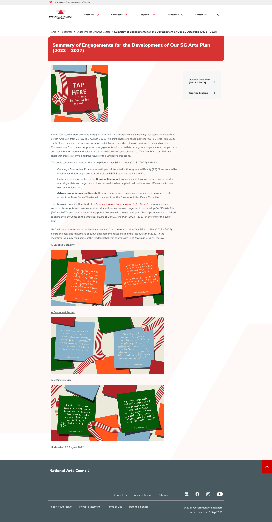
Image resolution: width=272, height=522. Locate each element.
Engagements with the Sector (93, 32)
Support (145, 15)
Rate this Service (138, 506)
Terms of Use (114, 506)
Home (52, 32)
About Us (89, 15)
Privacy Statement (89, 506)
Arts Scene (117, 15)
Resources (173, 15)
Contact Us (201, 15)
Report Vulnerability (60, 506)
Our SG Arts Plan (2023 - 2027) (199, 81)
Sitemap (163, 495)
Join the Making (198, 93)
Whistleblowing (143, 495)
